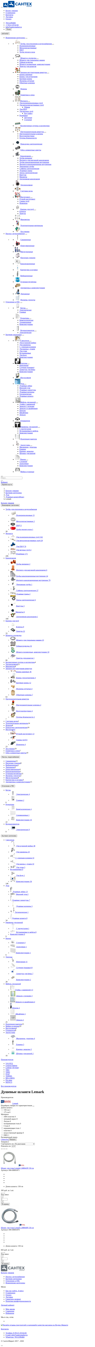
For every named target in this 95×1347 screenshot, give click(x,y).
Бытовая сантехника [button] (14, 335)
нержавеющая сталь (12, 1128)
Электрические (25, 310)
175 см (7, 1112)
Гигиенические (25, 394)
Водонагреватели (27, 330)
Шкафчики (23, 413)
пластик (7, 1131)
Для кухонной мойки (27, 343)
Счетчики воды (26, 191)
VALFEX (9, 1063)
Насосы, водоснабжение (15, 1277)
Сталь (7, 1126)
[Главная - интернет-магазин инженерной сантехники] (17, 7)
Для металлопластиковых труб (31, 105)
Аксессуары (25, 445)
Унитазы (24, 363)
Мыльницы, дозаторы (28, 447)
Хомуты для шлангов (27, 66)
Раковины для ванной (29, 427)
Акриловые (24, 464)
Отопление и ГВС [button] (13, 302)
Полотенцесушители (28, 439)
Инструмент (25, 197)
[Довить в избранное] (2, 1252)
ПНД (21, 50)
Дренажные (25, 294)
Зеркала (22, 415)
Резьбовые (23, 115)
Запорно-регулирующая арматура (33, 72)
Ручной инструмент (27, 199)
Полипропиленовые (27, 46)
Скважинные (25, 240)
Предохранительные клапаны (31, 134)
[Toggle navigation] (2, 7)
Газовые (22, 312)
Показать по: (6, 1146)
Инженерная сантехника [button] (15, 38)
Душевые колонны (26, 392)
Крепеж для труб (27, 209)
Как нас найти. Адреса (15, 1291)
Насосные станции (27, 258)
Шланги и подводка (28, 58)
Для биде (23, 355)
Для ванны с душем (27, 349)
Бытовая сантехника (14, 1279)
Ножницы (23, 203)
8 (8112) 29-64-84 (16, 1333)
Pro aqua (9, 1080)
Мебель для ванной (28, 402)
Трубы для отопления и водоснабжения (36, 44)
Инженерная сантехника (15, 1283)
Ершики (22, 449)
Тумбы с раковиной (27, 404)
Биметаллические (26, 320)
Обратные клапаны (27, 83)
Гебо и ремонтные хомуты (30, 150)
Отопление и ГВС (13, 1281)
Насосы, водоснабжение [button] (15, 234)
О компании (10, 13)
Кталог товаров (12, 11)
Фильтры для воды (27, 300)
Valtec (8, 1072)
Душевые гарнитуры (27, 390)
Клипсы (22, 211)
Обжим (27, 107)
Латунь (7, 1121)
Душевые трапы (25, 171)
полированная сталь (12, 1124)
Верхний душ (24, 388)
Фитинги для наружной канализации (34, 160)
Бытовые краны (25, 79)
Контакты (9, 15)
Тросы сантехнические (28, 173)
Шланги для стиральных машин (32, 60)
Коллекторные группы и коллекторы (35, 126)
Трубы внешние (25, 158)
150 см (7, 1110)
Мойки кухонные (27, 472)
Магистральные (26, 252)
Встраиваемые (25, 353)
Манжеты (23, 177)
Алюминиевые (25, 322)
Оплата (8, 19)
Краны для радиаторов (28, 77)
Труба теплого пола (27, 52)
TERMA (9, 1076)
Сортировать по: (7, 1144)
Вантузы (22, 175)
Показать (12, 1139)
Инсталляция (25, 378)
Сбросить (4, 1139)
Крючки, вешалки (26, 451)
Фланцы (23, 89)
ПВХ (6, 1135)
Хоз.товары (24, 232)
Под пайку (28, 113)
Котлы (23, 308)
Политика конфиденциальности (18, 1301)
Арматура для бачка (27, 370)
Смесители (25, 341)
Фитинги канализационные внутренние (35, 164)
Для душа (23, 351)
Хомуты (22, 213)
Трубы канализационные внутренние (34, 162)
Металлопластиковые (27, 48)
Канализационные (27, 264)
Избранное (10, 1313)
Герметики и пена (27, 95)
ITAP (8, 1074)
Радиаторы (24, 318)
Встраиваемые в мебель (28, 431)
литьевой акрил (10, 1119)
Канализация (25, 156)
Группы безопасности (28, 138)
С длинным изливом (27, 347)
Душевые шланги (26, 396)
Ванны (23, 459)
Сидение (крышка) (26, 367)
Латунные (28, 118)
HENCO (9, 1082)
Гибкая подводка (26, 62)
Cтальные (28, 120)
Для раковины (25, 345)
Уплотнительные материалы (31, 225)
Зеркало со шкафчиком (28, 408)
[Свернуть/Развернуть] (33, 1106)
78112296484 (11, 23)
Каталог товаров (7, 503)
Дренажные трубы (26, 166)
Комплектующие (26, 324)
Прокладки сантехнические (31, 144)
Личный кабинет (7, 1305)
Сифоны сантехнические (29, 169)
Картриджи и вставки (29, 270)
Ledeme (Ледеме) (12, 1068)
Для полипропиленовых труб (31, 103)
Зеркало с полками (26, 406)
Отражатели (25, 421)
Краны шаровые (25, 74)
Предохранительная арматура (32, 132)
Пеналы (22, 411)
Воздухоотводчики (26, 136)
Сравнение (10, 1311)
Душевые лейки (25, 386)
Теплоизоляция (26, 185)
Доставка (9, 17)
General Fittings (11, 1066)
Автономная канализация (29, 179)
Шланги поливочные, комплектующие (34, 64)
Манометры (25, 219)
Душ (22, 384)
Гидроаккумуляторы (28, 282)
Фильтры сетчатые (26, 81)
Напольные (23, 365)
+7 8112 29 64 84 (12, 25)
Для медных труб (26, 111)
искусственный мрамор (14, 1133)
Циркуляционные (27, 246)
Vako (7, 1070)
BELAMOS (10, 1078)
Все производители (8, 1086)
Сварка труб (24, 201)
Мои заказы (10, 1309)
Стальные (23, 461)
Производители (7, 1060)
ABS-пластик (10, 1117)
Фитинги (24, 101)
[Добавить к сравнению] (4, 1252)
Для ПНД (23, 109)
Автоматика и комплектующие (32, 288)
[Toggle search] (2, 476)
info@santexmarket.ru (14, 27)
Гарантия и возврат (13, 1299)
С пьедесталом (25, 429)
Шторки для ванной (27, 453)
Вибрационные (26, 276)
